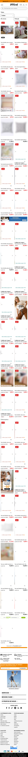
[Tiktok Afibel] (12, 708)
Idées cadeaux (3, 724)
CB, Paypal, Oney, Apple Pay (6, 656)
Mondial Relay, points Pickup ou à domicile (22, 656)
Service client (6, 658)
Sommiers (16, 738)
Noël (1, 719)
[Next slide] (12, 54)
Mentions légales (20, 753)
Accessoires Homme (4, 741)
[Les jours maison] (7, 492)
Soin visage (16, 735)
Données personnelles (22, 755)
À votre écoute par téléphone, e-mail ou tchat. (6, 660)
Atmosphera (16, 725)
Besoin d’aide (7, 697)
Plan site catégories (22, 756)
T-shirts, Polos (3, 732)
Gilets (1, 735)
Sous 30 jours (19, 659)
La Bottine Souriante (18, 721)
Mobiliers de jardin (4, 742)
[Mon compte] (23, 5)
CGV (15, 753)
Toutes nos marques (19, 713)
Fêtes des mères (3, 721)
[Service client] (1, 659)
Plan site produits (14, 756)
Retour (18, 658)
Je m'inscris (23, 668)
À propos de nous (9, 701)
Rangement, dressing (18, 733)
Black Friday (2, 717)
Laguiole (15, 727)
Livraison (19, 654)
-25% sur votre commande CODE (14, 1)
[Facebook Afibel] (6, 708)
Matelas (15, 736)
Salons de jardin (17, 732)
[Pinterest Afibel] (15, 708)
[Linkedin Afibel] (18, 708)
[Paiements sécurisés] (1, 655)
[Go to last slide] (2, 54)
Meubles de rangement (5, 744)
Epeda (15, 716)
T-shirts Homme (3, 739)
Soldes (1, 714)
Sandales (2, 736)
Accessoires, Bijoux (4, 738)
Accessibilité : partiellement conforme (9, 755)
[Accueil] (14, 4)
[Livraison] (15, 655)
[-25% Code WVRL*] (21, 318)
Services (6, 693)
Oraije (15, 714)
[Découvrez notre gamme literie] (14, 221)
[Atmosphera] (4, 419)
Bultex (15, 717)
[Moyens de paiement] (14, 751)
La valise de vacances (4, 725)
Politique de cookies (6, 756)
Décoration (16, 741)
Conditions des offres (8, 753)
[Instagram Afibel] (9, 708)
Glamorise (16, 724)
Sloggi (15, 722)
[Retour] (15, 659)
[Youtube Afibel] (21, 708)
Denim (15, 744)
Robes (1, 733)
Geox (15, 719)
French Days (2, 716)
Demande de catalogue (14, 688)
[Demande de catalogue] (14, 687)
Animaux (16, 742)
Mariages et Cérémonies (5, 722)
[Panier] (26, 5)
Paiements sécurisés (7, 654)
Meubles (15, 739)
